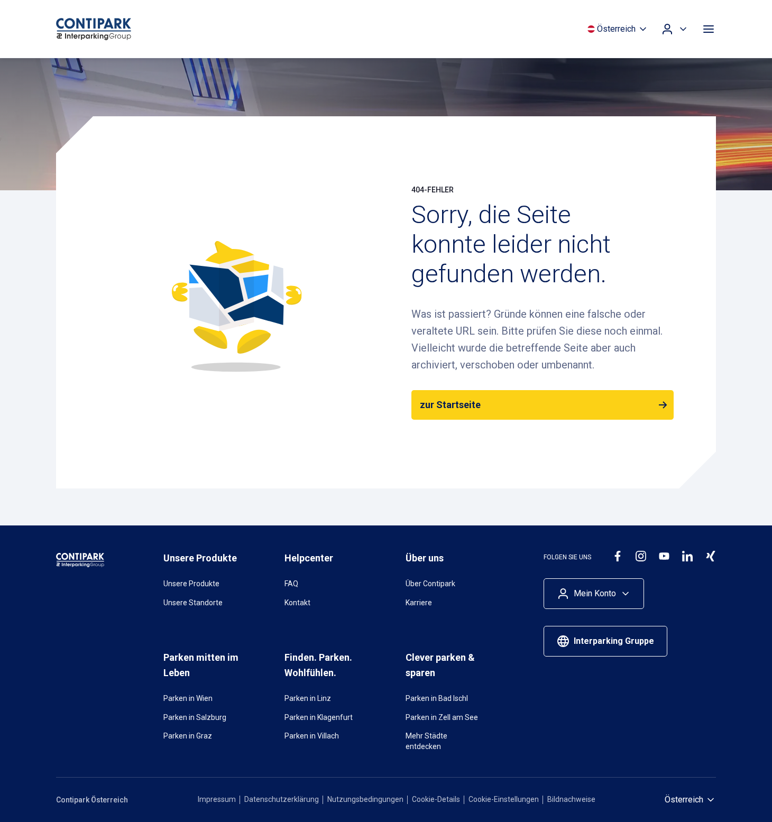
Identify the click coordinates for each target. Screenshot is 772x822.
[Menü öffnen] (708, 29)
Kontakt (297, 602)
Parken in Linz (307, 698)
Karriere (419, 602)
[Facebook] (617, 556)
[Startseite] (114, 29)
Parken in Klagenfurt (318, 717)
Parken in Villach (311, 736)
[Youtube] (664, 556)
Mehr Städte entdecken (426, 741)
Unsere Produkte (191, 583)
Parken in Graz (187, 736)
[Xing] (710, 556)
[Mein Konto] (674, 29)
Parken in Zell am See (442, 717)
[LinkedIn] (687, 556)
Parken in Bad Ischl (437, 698)
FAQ (291, 583)
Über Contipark (430, 583)
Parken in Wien (188, 698)
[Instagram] (641, 556)
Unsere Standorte (193, 602)
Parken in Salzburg (194, 717)
